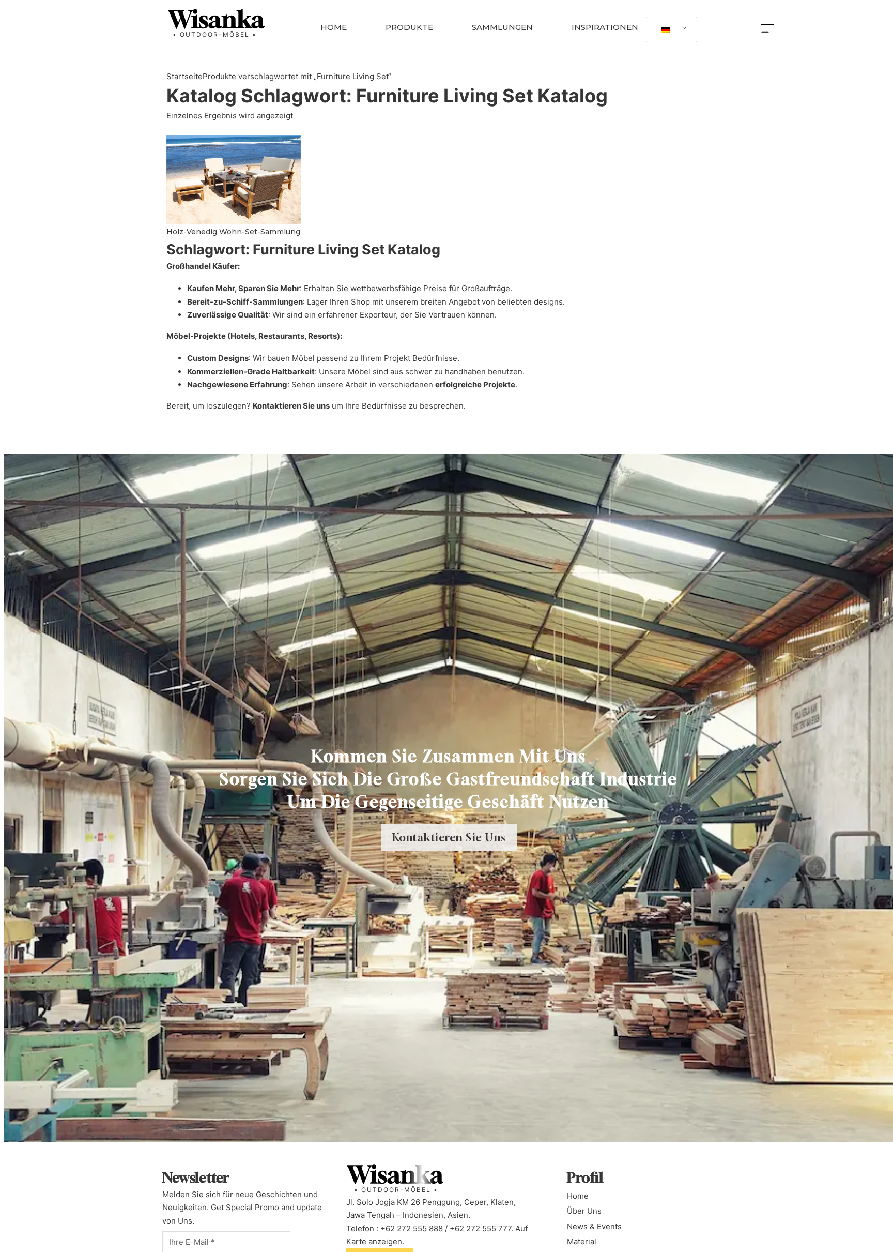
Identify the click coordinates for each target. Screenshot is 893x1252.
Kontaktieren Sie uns (291, 406)
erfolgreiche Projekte (475, 384)
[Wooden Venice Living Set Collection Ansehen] (233, 179)
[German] (669, 29)
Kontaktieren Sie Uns (449, 837)
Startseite (184, 76)
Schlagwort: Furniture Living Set (387, 95)
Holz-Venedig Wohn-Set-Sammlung (233, 231)
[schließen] (770, 27)
